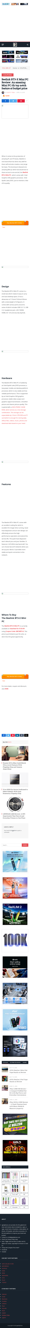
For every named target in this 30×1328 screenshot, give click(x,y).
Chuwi (3, 1296)
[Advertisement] (15, 23)
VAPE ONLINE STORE (8, 1264)
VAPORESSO (5, 1266)
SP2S (3, 1278)
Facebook (4, 1249)
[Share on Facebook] (5, 100)
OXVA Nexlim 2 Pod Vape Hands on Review (19, 1081)
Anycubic (4, 1308)
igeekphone (19, 1325)
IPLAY (3, 1280)
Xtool (3, 1310)
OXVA (3, 1271)
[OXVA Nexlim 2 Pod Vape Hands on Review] (5, 1078)
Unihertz (4, 1303)
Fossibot (4, 1301)
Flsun (3, 1306)
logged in (13, 830)
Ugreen (4, 1317)
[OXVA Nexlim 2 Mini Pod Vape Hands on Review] (5, 1069)
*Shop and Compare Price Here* (10, 1247)
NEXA (3, 1273)
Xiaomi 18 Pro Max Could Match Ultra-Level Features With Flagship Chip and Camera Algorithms (14, 766)
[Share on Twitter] (13, 100)
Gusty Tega (11, 92)
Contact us (5, 1237)
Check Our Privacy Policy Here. (10, 1239)
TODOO (4, 1282)
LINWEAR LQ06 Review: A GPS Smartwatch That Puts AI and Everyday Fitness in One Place (14, 816)
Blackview (4, 1299)
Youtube (4, 1252)
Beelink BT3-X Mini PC (12, 626)
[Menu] (3, 45)
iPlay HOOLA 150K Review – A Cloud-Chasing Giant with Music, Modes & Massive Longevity (19, 1105)
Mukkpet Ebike (6, 1315)
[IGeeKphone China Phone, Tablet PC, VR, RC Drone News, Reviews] (15, 44)
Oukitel (4, 1313)
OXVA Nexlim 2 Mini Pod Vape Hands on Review (18, 1071)
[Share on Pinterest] (21, 100)
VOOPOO (4, 1268)
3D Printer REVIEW (15, 1062)
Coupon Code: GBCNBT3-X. (15, 631)
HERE (6, 689)
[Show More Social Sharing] (26, 100)
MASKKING (5, 1275)
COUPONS (7, 75)
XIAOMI (24, 1062)
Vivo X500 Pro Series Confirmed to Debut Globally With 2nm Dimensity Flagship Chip (15, 791)
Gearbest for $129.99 (17, 629)
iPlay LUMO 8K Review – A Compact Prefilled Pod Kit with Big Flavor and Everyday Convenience (18, 1092)
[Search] (27, 45)
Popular (5, 1062)
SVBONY (4, 1294)
